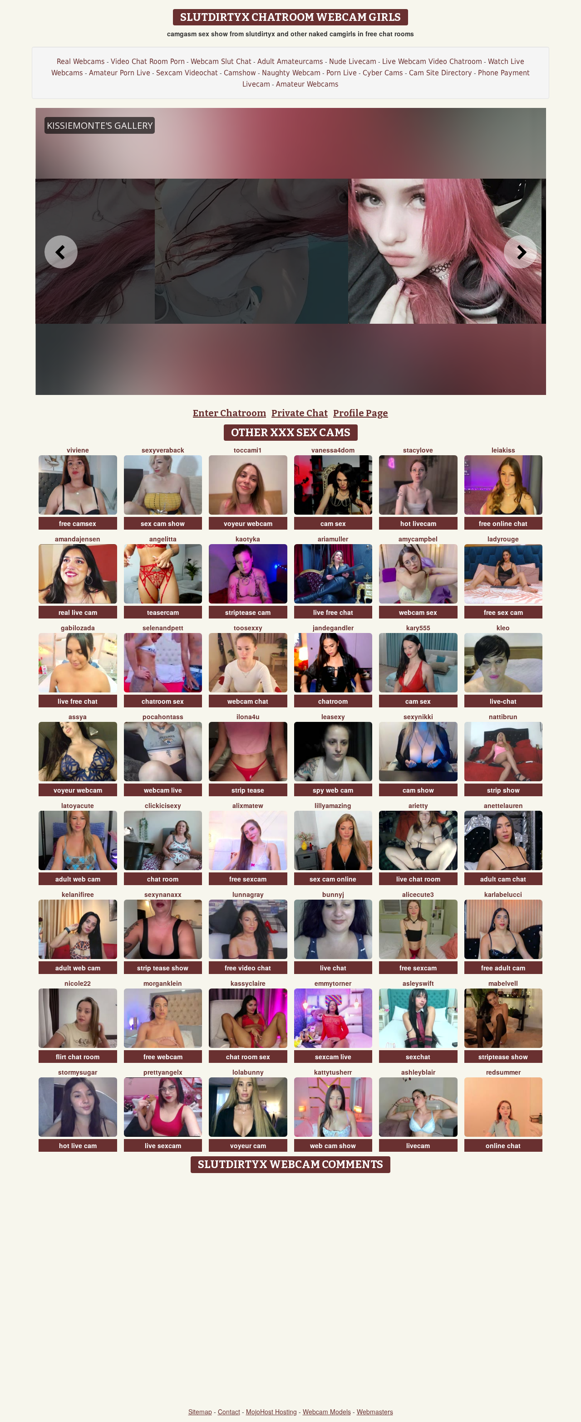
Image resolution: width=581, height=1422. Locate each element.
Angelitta (163, 538)
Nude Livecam (352, 61)
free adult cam (503, 967)
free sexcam (247, 878)
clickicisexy (163, 805)
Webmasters (375, 1411)
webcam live (163, 789)
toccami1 (248, 449)
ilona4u (248, 716)
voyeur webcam (248, 523)
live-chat (503, 701)
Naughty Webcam (291, 72)
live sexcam (163, 1145)
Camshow (240, 72)
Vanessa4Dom (333, 449)
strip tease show (162, 967)
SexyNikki (418, 716)
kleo (503, 627)
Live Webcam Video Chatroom (432, 61)
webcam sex (418, 612)
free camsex (77, 523)
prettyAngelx (162, 1071)
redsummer (503, 1071)
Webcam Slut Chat (221, 61)
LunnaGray (248, 894)
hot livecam (418, 523)
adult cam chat (503, 878)
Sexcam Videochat (187, 72)
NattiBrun (503, 716)
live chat (333, 967)
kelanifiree (78, 894)
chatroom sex (163, 701)
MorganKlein (162, 983)
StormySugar (77, 1071)
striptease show (503, 1056)
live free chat (333, 612)
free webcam (162, 1056)
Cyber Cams (383, 72)
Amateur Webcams (307, 84)
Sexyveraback (163, 449)
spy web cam (333, 789)
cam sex (333, 523)
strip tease (247, 789)
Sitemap (200, 1411)
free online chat (503, 523)
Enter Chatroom (229, 413)
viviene (78, 449)
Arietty (418, 805)
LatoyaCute (77, 805)
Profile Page (360, 413)
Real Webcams (81, 61)
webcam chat (247, 701)
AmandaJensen (77, 538)
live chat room (418, 878)
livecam (418, 1145)
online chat (503, 1145)
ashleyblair (418, 1071)
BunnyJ (333, 894)
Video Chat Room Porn (148, 61)
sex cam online (333, 878)
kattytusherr (333, 1071)
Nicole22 (77, 983)
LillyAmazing (333, 805)
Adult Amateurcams (290, 61)
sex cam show (163, 523)
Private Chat (299, 413)
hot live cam (78, 1145)
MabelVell (503, 983)
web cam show (333, 1145)
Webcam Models (327, 1411)
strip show (503, 789)
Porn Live (341, 72)
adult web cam (77, 878)
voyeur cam (248, 1145)
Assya (78, 716)
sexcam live (333, 1056)
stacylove (418, 449)
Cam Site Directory (440, 72)
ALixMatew (247, 805)
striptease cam (248, 612)
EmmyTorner (333, 983)
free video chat (248, 967)
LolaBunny (248, 1071)
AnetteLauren (503, 805)
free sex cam (503, 612)
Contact (229, 1411)
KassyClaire (248, 983)
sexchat (418, 1056)
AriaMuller (333, 538)
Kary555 (418, 627)
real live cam (78, 612)
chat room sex (248, 1056)
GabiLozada (78, 627)
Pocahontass (163, 716)
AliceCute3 (418, 894)
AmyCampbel (418, 538)
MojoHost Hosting (271, 1411)
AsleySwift (418, 983)
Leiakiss (503, 449)
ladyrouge (503, 538)
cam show (418, 789)
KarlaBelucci (503, 894)
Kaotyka (248, 538)
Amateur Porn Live (119, 72)
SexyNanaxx (163, 894)
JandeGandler (333, 627)
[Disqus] (290, 1291)
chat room (162, 878)
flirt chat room (77, 1056)
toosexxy (248, 627)
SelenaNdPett (163, 627)
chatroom (333, 701)
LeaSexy (333, 716)
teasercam (163, 612)
